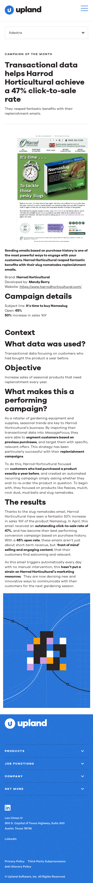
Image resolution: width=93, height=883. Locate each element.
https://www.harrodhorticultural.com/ (51, 286)
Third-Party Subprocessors (47, 861)
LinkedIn (10, 839)
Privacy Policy (15, 861)
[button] (84, 8)
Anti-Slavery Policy (18, 866)
